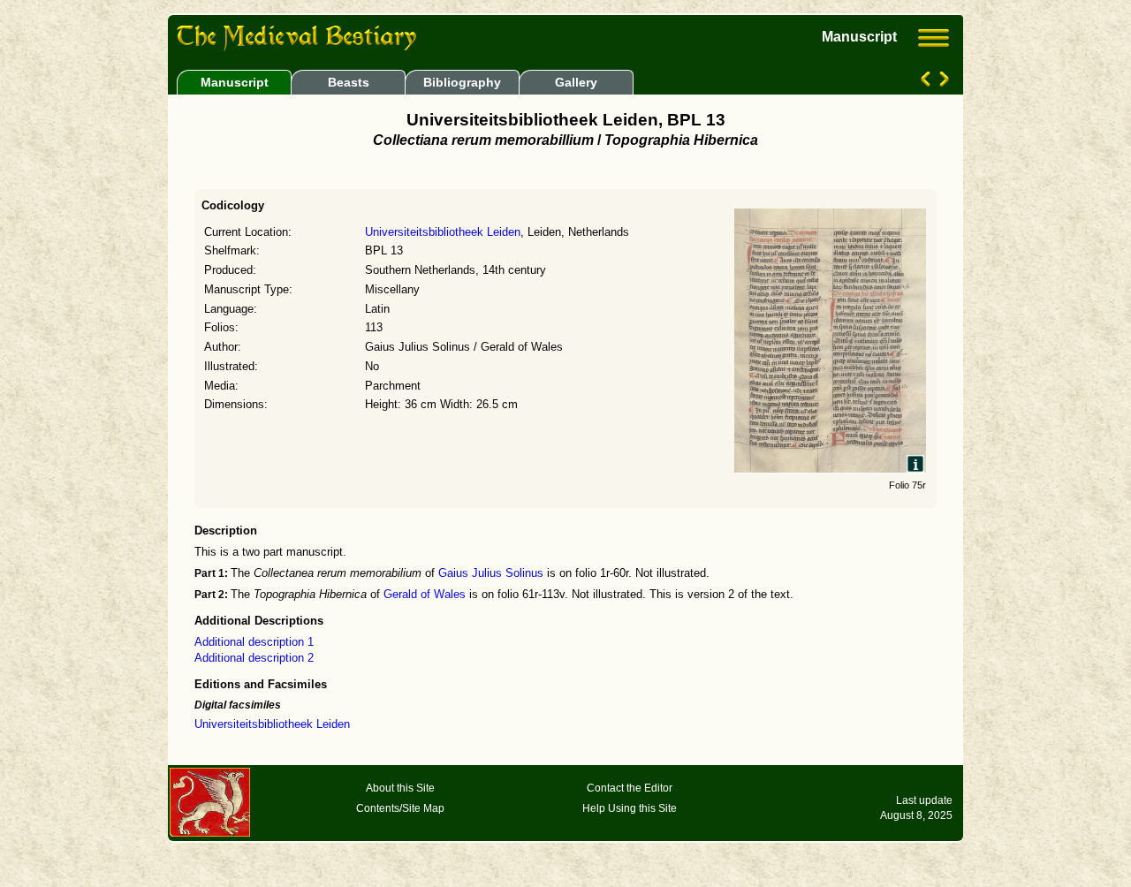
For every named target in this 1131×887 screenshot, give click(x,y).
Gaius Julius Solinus (490, 573)
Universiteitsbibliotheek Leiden (442, 232)
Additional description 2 (254, 658)
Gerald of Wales (424, 594)
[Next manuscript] (942, 82)
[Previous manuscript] (927, 82)
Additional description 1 (254, 642)
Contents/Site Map (400, 808)
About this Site (400, 788)
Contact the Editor (629, 788)
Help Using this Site (629, 808)
